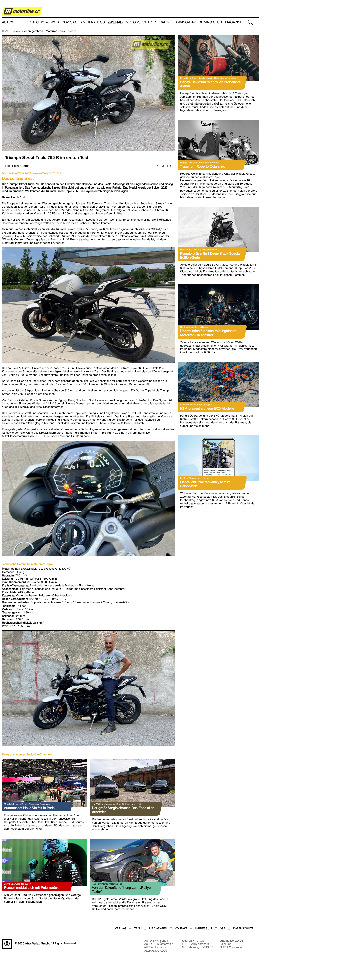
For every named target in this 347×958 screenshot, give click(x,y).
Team (138, 928)
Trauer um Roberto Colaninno (202, 166)
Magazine (233, 22)
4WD (55, 22)
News (16, 31)
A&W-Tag (225, 943)
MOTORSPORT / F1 (141, 22)
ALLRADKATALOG (156, 950)
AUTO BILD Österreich (158, 943)
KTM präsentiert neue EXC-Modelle (207, 408)
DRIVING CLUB (210, 22)
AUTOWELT (11, 22)
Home (6, 31)
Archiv (72, 31)
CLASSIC (69, 22)
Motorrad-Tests (55, 31)
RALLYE (165, 22)
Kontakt (181, 928)
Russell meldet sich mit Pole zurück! (31, 888)
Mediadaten (158, 928)
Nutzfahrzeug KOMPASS (197, 947)
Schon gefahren (32, 31)
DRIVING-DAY (185, 22)
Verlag (120, 928)
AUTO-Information (155, 947)
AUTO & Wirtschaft (156, 940)
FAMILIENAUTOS (92, 22)
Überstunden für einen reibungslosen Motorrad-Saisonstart (208, 333)
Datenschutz (243, 928)
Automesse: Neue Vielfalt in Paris (29, 808)
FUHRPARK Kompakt (195, 943)
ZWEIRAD (115, 22)
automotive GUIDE (231, 940)
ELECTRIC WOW (36, 22)
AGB (222, 928)
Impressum (203, 928)
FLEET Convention (231, 947)
